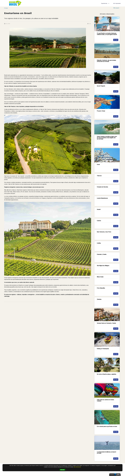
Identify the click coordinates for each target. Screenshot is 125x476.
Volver (6, 8)
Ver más (116, 39)
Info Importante (117, 3)
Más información (77, 467)
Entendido (62, 469)
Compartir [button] (116, 7)
